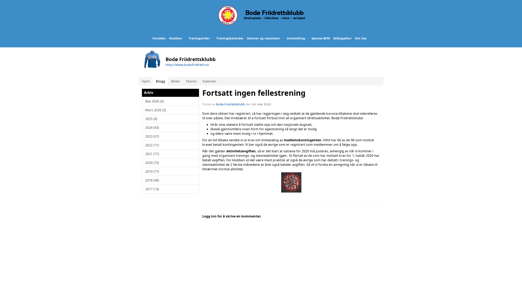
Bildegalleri (342, 38)
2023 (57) (152, 136)
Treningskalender (230, 38)
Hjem (146, 81)
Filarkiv (191, 81)
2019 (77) (152, 171)
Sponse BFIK (321, 38)
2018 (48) (152, 180)
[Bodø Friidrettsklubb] (261, 15)
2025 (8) (151, 119)
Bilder (175, 81)
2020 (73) (152, 162)
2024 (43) (152, 127)
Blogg (160, 81)
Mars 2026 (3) (155, 110)
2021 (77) (152, 154)
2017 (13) (152, 189)
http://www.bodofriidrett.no (187, 64)
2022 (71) (152, 145)
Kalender (210, 81)
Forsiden (159, 38)
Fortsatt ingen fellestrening (253, 93)
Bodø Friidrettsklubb (230, 104)
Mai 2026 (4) (154, 101)
